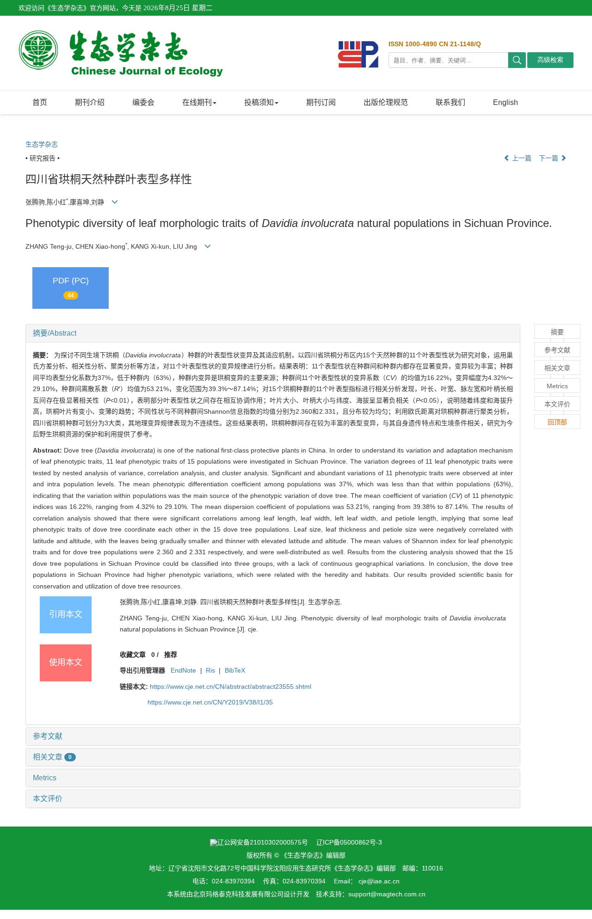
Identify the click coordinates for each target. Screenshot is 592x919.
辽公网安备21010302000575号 (262, 842)
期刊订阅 (321, 102)
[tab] (273, 333)
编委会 (143, 102)
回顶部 (557, 422)
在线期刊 (197, 102)
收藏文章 (133, 654)
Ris (210, 670)
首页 (39, 102)
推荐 (170, 654)
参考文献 (47, 736)
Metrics (44, 778)
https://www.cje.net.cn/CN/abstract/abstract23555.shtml (230, 686)
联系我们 (450, 102)
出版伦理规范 (386, 102)
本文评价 (47, 799)
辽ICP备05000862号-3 (349, 842)
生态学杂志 (41, 144)
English (505, 102)
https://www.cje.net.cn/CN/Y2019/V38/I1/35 (210, 702)
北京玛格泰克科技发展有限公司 (238, 894)
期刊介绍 (90, 102)
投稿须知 (259, 102)
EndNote (183, 670)
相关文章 (52, 757)
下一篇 (549, 158)
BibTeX (235, 670)
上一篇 (520, 158)
